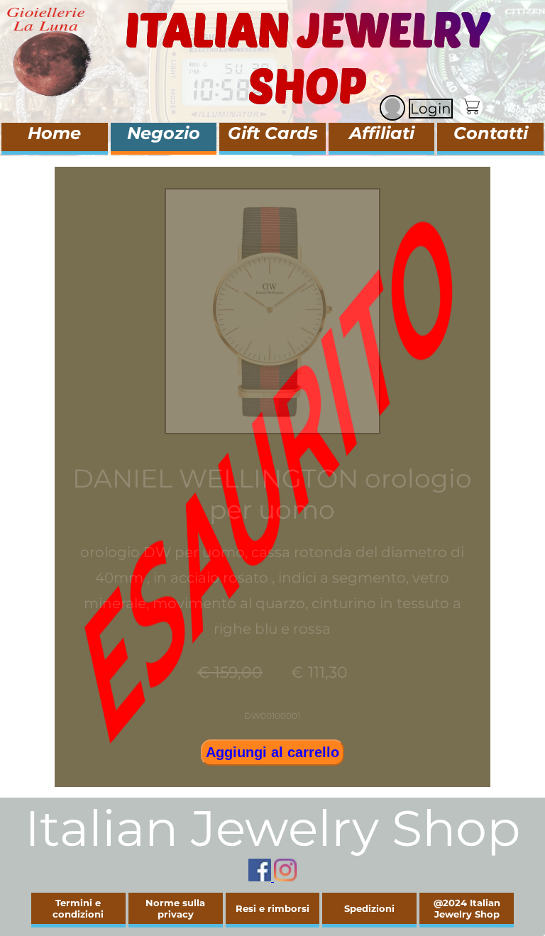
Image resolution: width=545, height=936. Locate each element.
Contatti (490, 133)
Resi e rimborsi (272, 908)
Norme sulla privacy (175, 908)
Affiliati (381, 133)
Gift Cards (273, 133)
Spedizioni (369, 908)
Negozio (163, 133)
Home (54, 133)
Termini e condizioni (78, 908)
